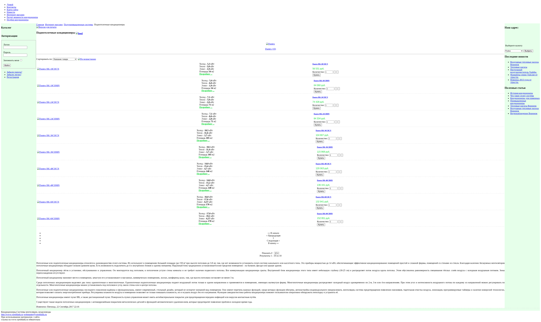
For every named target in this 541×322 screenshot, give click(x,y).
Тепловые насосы (518, 67)
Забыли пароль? (14, 72)
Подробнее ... (205, 74)
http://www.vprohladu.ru (12, 314)
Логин (6, 44)
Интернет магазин (54, 24)
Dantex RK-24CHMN (322, 114)
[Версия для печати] (46, 26)
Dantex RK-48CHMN (325, 180)
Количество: (318, 72)
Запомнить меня (11, 60)
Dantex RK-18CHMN (322, 81)
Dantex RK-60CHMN (325, 214)
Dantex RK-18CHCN (320, 64)
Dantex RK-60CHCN (323, 197)
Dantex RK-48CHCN (323, 164)
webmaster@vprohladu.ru (35, 314)
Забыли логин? (14, 74)
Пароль (6, 52)
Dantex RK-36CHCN (323, 131)
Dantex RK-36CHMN (325, 147)
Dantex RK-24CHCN (320, 97)
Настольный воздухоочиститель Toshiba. (523, 70)
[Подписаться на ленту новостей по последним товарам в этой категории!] (79, 32)
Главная (40, 24)
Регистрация (13, 77)
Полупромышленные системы (78, 24)
